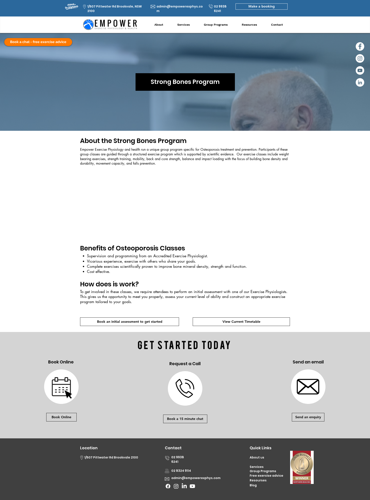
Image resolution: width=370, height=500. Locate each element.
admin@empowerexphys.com (196, 478)
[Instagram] (360, 58)
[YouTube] (360, 70)
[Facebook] (360, 46)
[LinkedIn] (360, 82)
